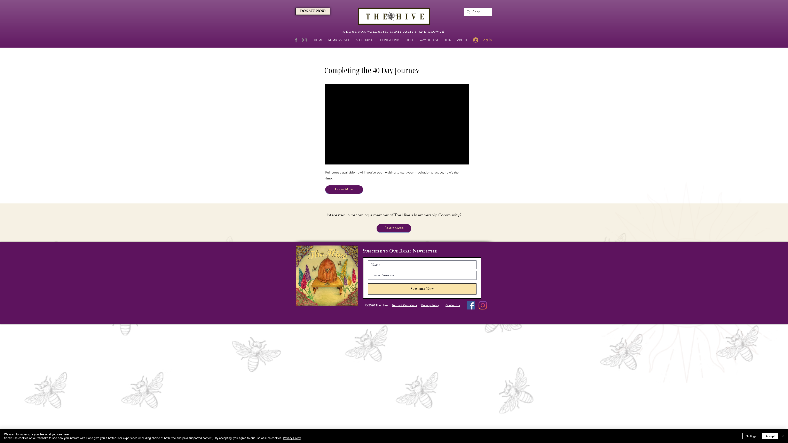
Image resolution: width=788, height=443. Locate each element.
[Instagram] (304, 40)
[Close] (783, 436)
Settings (751, 436)
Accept (770, 436)
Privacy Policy (292, 438)
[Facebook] (296, 40)
